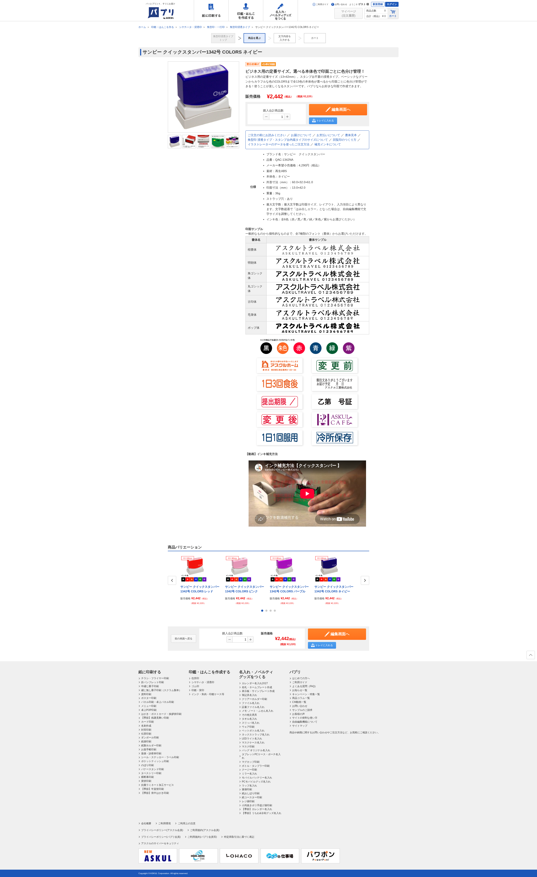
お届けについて (301, 135)
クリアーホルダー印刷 (254, 699)
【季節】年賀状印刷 (152, 789)
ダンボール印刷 (150, 737)
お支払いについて (328, 135)
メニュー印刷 (148, 706)
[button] (287, 117)
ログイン (392, 4)
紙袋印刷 (146, 741)
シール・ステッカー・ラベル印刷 (160, 757)
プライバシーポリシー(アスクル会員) (162, 830)
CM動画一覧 (299, 702)
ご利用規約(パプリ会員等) (202, 836)
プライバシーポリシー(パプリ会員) (161, 836)
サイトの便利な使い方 (304, 717)
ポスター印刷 (148, 698)
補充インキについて (327, 144)
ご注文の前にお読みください (267, 135)
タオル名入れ (249, 718)
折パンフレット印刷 (152, 682)
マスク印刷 (248, 746)
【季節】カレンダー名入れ (257, 809)
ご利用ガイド (322, 4)
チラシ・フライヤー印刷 (155, 678)
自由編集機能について (304, 721)
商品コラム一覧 (301, 698)
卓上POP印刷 (148, 710)
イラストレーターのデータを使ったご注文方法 (278, 144)
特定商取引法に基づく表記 (239, 836)
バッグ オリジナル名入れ (256, 750)
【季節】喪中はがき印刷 (155, 793)
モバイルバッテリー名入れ (257, 777)
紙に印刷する (211, 10)
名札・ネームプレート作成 (257, 687)
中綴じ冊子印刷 (150, 686)
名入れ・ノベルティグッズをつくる (280, 10)
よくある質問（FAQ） (304, 686)
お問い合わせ (341, 4)
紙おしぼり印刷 (250, 793)
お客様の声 (298, 714)
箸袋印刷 (247, 789)
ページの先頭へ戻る (531, 655)
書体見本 (351, 135)
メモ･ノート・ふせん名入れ (257, 710)
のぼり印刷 (147, 765)
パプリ (295, 672)
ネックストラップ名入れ (256, 734)
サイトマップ (299, 725)
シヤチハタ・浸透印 (203, 682)
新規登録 (378, 4)
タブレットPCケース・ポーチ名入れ (261, 756)
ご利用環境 (164, 823)
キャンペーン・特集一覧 (306, 694)
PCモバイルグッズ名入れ (256, 781)
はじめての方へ (301, 678)
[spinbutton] (276, 117)
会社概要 (146, 823)
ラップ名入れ (249, 785)
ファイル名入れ (250, 703)
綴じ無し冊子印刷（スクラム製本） (161, 690)
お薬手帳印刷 (148, 749)
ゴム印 (195, 686)
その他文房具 (249, 714)
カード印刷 (147, 721)
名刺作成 (146, 725)
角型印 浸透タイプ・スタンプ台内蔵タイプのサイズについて (288, 139)
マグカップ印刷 (250, 761)
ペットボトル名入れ (253, 730)
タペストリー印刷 (151, 773)
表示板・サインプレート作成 (258, 691)
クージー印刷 (249, 769)
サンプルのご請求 (302, 710)
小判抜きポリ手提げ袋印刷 (257, 805)
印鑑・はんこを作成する (246, 10)
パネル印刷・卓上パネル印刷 (157, 702)
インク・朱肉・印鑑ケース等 (208, 694)
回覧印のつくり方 (344, 139)
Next (365, 580)
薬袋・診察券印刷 (151, 753)
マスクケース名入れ (253, 742)
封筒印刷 (146, 729)
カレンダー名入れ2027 (255, 683)
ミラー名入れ (249, 773)
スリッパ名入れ (250, 722)
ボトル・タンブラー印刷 (256, 765)
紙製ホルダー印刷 (151, 745)
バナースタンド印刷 (152, 769)
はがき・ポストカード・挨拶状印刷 (161, 714)
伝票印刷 (146, 733)
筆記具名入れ (249, 695)
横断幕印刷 (147, 777)
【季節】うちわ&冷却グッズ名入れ (261, 813)
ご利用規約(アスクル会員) (204, 830)
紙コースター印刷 (252, 797)
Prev (172, 580)
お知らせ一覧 (299, 690)
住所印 (195, 678)
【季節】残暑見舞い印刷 (155, 717)
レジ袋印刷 (248, 801)
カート (393, 15)
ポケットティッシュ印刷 (155, 761)
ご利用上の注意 (186, 823)
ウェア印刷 (248, 726)
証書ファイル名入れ (253, 707)
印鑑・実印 (198, 690)
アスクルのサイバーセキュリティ (160, 843)
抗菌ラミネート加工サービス (157, 785)
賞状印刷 (146, 781)
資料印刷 (146, 694)
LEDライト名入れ (252, 738)
